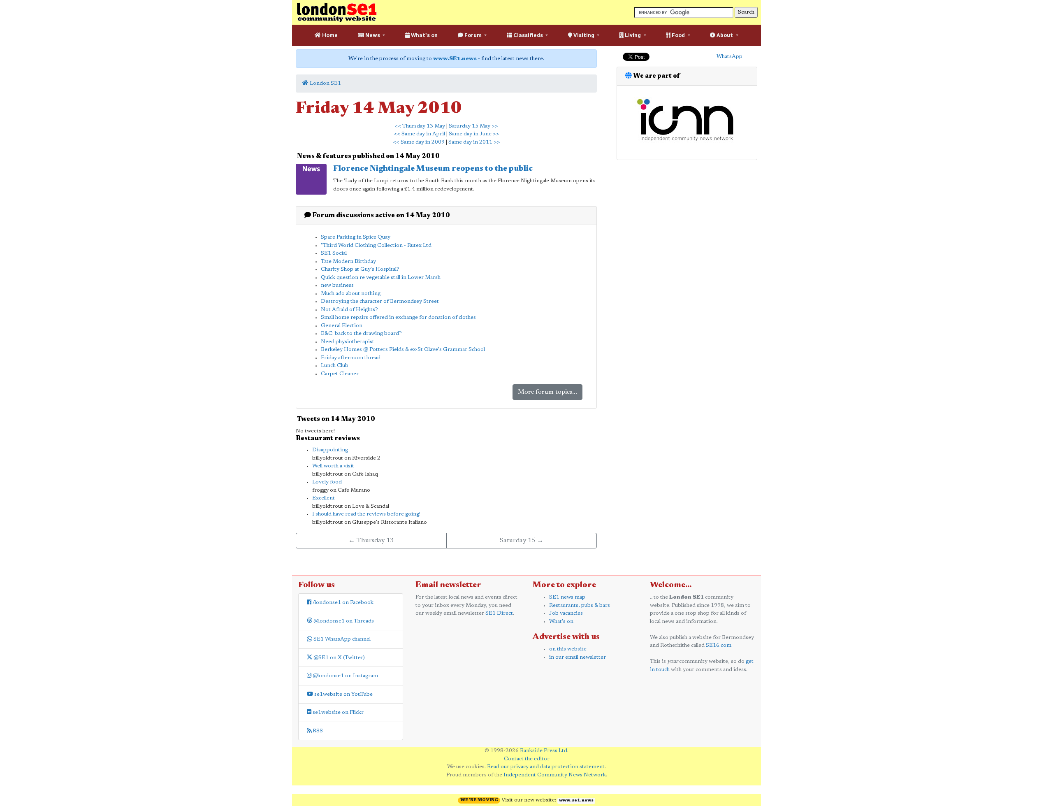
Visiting (584, 35)
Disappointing (330, 450)
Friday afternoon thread (350, 357)
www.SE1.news (455, 58)
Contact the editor (527, 759)
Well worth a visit (333, 466)
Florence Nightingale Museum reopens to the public (433, 169)
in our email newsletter (577, 657)
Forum (473, 35)
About (724, 35)
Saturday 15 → (521, 540)
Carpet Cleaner (340, 373)
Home (329, 35)
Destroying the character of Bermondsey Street (380, 301)
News (372, 35)
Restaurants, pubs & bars (579, 605)
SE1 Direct (499, 613)
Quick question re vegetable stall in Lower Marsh (381, 277)
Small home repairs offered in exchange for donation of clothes (398, 317)
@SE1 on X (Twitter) (338, 657)
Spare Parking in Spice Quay (355, 237)
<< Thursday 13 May (419, 126)
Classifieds (528, 35)
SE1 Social (334, 253)
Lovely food (327, 482)
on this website (568, 649)
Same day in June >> (474, 134)
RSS (317, 731)
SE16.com (718, 645)
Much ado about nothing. (351, 293)
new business (337, 285)
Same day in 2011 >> (474, 142)
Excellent (323, 498)
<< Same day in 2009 (419, 142)
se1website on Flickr (337, 712)
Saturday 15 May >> (473, 126)
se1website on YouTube (343, 694)
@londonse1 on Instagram (344, 675)
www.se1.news (576, 801)
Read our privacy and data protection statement (546, 766)
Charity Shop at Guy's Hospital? (360, 269)
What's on (424, 35)
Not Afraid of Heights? (349, 309)
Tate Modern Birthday (348, 261)
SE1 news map (567, 597)
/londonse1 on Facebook (342, 602)
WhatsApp (729, 56)
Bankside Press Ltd (543, 750)
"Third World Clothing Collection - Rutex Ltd (376, 245)
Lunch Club (334, 365)
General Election (341, 325)
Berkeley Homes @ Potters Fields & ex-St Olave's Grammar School (403, 349)
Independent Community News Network (554, 775)
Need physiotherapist (347, 341)
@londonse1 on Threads (343, 621)
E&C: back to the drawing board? (361, 333)
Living (633, 35)
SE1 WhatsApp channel (341, 639)
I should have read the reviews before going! (366, 514)
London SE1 (324, 83)
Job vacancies (566, 613)
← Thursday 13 (371, 540)
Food (678, 35)
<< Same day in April (419, 134)
